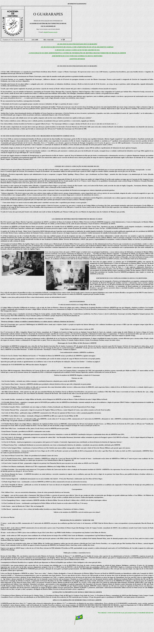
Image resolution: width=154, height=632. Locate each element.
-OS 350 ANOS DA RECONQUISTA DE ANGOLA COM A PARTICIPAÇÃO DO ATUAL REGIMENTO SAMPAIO (77, 47)
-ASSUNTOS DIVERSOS (77, 59)
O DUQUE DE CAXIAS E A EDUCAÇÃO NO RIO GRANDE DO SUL (77, 50)
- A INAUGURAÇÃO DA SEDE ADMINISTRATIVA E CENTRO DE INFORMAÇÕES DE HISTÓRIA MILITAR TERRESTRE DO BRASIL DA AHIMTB (77, 53)
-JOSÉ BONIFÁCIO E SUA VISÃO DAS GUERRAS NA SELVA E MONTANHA (77, 56)
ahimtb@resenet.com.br (50, 32)
